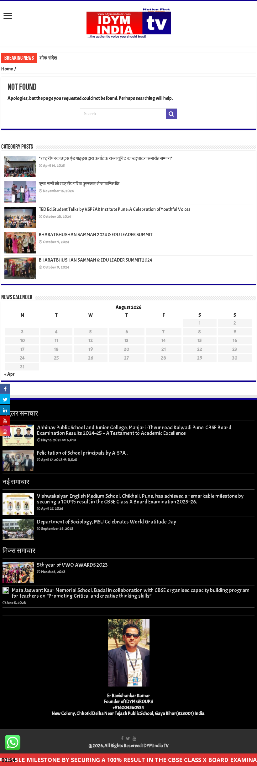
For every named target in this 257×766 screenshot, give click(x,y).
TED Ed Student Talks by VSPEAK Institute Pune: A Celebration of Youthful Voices (115, 209)
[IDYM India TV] (128, 22)
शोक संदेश (48, 57)
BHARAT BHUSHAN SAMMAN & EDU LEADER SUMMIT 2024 (95, 260)
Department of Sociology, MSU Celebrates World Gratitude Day (106, 521)
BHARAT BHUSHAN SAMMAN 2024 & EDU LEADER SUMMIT (95, 235)
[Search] (171, 114)
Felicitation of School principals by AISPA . (82, 452)
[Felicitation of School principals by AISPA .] (18, 460)
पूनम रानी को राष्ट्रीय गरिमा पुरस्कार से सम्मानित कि (79, 184)
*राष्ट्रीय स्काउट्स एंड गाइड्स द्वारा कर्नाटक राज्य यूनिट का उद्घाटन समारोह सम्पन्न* (105, 158)
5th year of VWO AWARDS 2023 (72, 564)
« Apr (9, 374)
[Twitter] (128, 738)
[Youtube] (134, 738)
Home (7, 69)
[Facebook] (122, 738)
